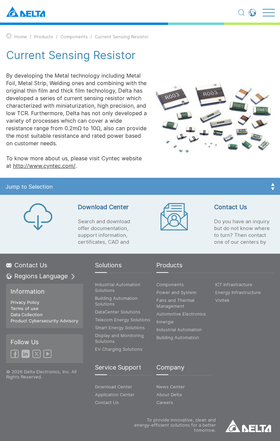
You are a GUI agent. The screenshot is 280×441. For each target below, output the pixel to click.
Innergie (165, 321)
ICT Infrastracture (233, 284)
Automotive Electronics (181, 314)
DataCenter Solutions (117, 312)
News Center (170, 386)
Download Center (113, 386)
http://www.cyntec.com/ (44, 165)
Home (20, 36)
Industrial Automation (179, 329)
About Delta (169, 394)
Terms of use (25, 308)
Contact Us (30, 265)
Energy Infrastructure (238, 292)
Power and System (176, 292)
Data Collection (27, 314)
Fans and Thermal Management (175, 303)
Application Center (115, 394)
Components (74, 36)
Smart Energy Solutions (120, 327)
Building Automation (177, 337)
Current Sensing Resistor (122, 36)
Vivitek (222, 300)
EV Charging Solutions (118, 349)
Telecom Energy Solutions (122, 319)
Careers (164, 402)
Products (43, 36)
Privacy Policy (25, 302)
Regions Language (41, 276)
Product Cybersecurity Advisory (44, 320)
